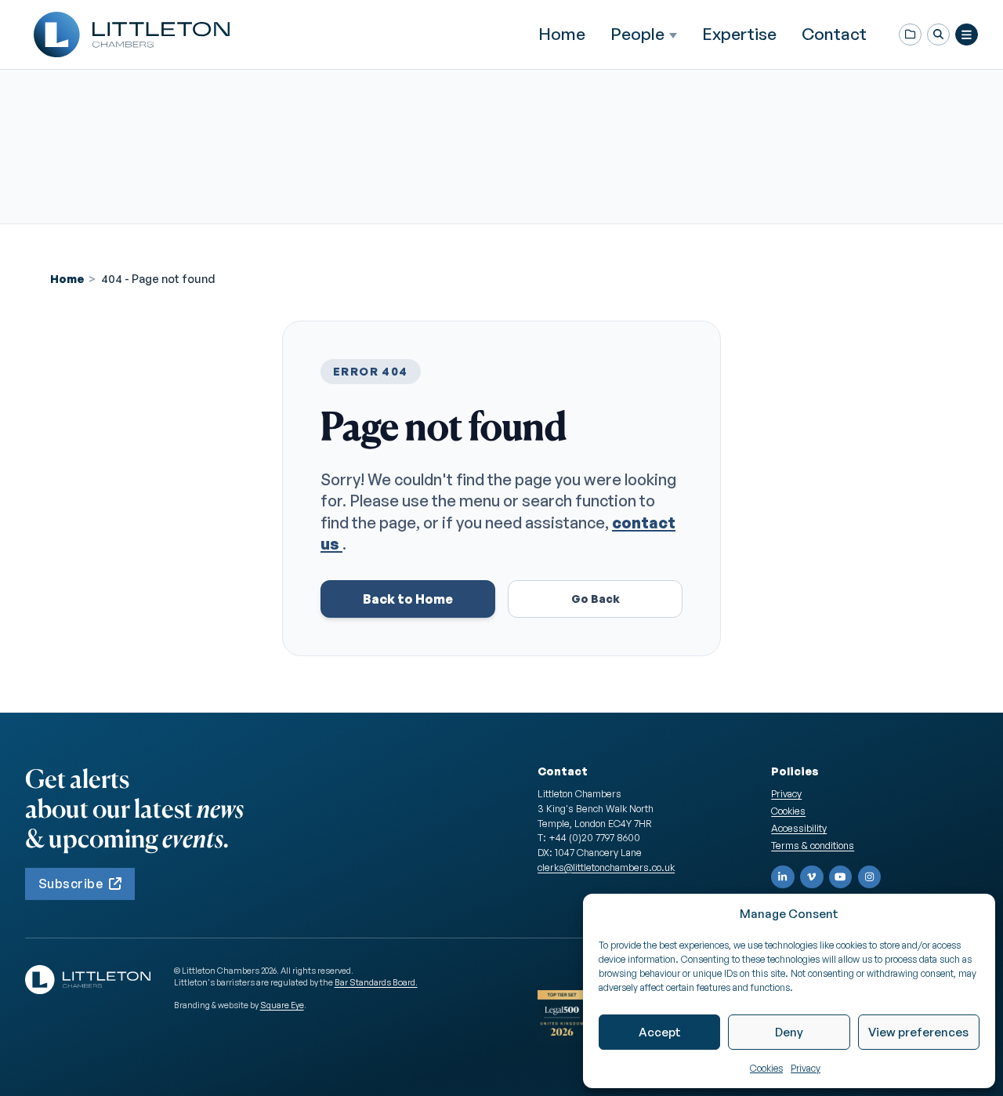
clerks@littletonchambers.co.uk (606, 867)
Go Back (595, 598)
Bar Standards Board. (376, 982)
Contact (834, 34)
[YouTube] (841, 877)
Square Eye (282, 1005)
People (637, 34)
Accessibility (799, 828)
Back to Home (408, 599)
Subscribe (70, 883)
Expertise (739, 34)
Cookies (766, 1068)
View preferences (918, 1032)
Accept (660, 1032)
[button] (938, 35)
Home (561, 34)
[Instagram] (870, 877)
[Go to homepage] (131, 34)
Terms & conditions (812, 845)
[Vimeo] (812, 877)
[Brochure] (910, 35)
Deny (789, 1032)
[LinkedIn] (783, 877)
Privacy (805, 1068)
